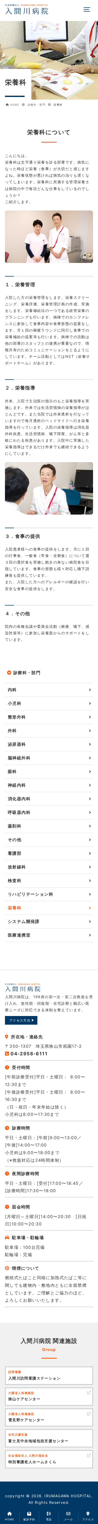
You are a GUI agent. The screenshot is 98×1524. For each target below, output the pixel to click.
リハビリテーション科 (30, 894)
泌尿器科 (17, 744)
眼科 (12, 771)
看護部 (14, 853)
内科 (12, 689)
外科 (12, 730)
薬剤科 (14, 826)
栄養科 (14, 907)
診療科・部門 (27, 672)
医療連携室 (19, 935)
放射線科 (17, 866)
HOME (9, 1519)
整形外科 (17, 717)
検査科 (14, 880)
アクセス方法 (19, 1020)
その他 (14, 839)
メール (68, 1519)
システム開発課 (24, 921)
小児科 (14, 703)
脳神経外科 (19, 757)
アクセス (88, 1519)
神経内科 (17, 785)
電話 (49, 1519)
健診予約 (29, 1519)
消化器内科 (19, 798)
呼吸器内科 (19, 812)
